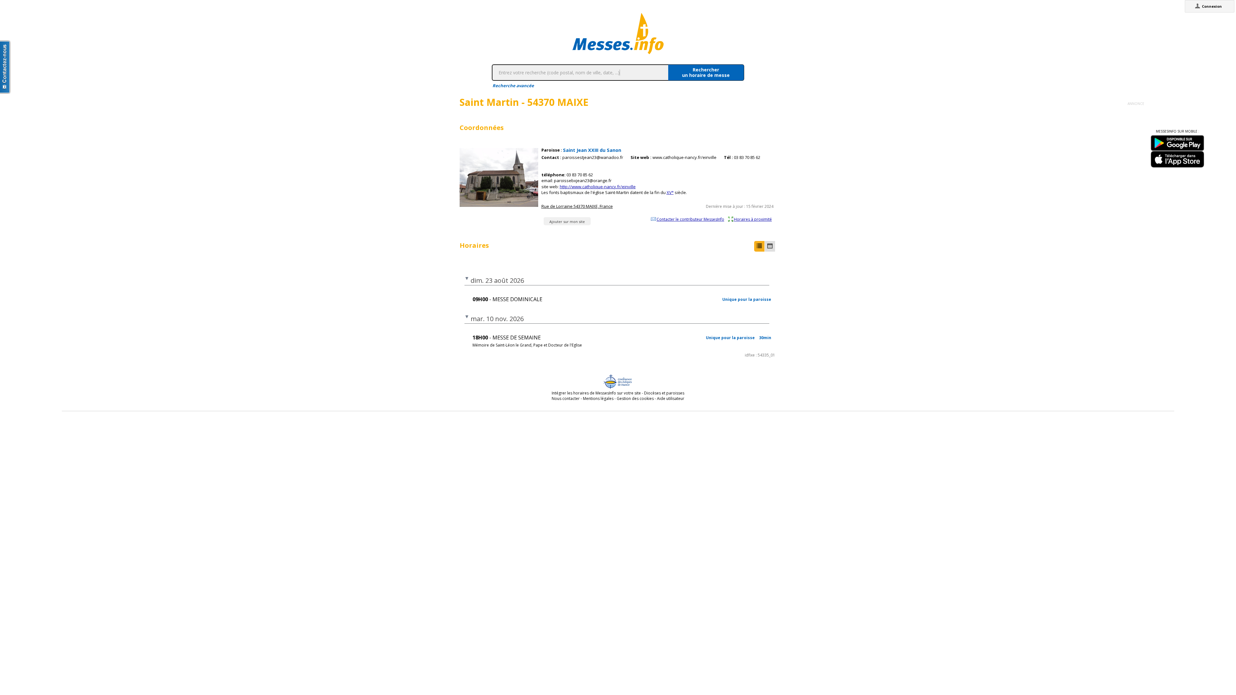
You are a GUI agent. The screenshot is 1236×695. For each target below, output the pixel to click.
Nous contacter (566, 398)
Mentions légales (598, 398)
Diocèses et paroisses (664, 393)
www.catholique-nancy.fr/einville (684, 157)
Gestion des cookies (635, 398)
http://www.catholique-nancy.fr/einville (598, 187)
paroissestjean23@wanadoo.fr (592, 157)
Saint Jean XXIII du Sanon (592, 150)
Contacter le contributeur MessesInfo (690, 219)
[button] (759, 246)
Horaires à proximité (753, 219)
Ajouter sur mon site (567, 221)
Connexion (1212, 6)
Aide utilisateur (670, 398)
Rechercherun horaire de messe (706, 72)
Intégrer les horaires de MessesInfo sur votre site (596, 393)
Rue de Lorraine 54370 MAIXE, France (577, 206)
